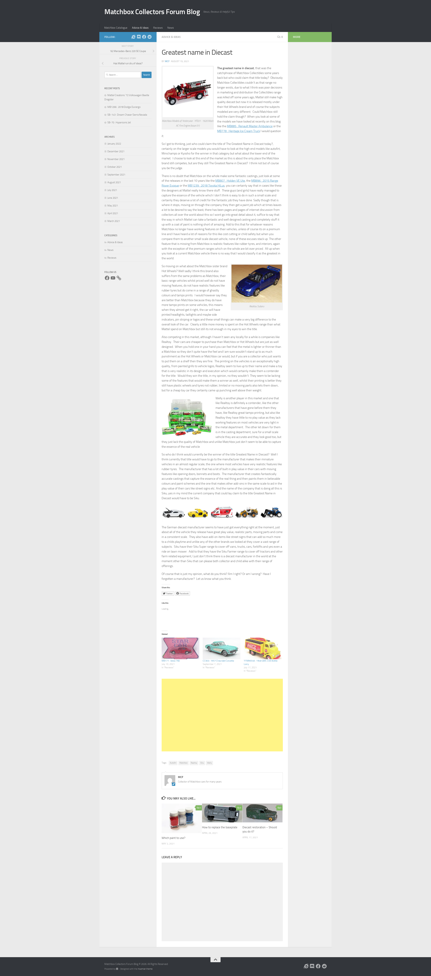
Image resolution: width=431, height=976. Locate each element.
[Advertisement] (222, 715)
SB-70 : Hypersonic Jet (119, 122)
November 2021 (116, 159)
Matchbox (183, 763)
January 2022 (114, 143)
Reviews (158, 27)
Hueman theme (145, 969)
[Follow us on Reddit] (149, 37)
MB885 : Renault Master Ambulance (250, 126)
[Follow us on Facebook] (144, 37)
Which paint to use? (173, 838)
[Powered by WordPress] (117, 969)
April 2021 (112, 213)
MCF (167, 61)
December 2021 (115, 151)
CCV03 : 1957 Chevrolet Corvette (218, 660)
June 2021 (112, 197)
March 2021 (113, 221)
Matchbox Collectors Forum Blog (152, 12)
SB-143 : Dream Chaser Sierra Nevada (127, 114)
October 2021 (114, 166)
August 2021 (114, 182)
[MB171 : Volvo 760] (180, 648)
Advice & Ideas (140, 27)
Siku (202, 763)
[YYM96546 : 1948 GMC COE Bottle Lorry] (262, 648)
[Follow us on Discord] (139, 37)
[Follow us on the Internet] (133, 37)
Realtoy (194, 763)
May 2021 (112, 205)
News (170, 27)
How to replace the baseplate (219, 827)
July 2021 (112, 190)
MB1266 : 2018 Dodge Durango (124, 107)
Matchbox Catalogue (115, 27)
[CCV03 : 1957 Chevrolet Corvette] (221, 648)
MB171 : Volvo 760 (171, 660)
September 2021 (116, 174)
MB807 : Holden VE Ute (230, 181)
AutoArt (173, 763)
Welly (209, 763)
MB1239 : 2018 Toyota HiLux (206, 185)
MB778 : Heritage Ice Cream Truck (238, 131)
